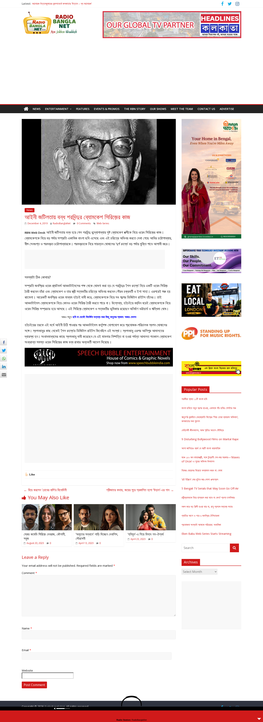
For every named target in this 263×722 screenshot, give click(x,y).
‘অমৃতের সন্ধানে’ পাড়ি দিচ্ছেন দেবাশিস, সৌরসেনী (97, 536)
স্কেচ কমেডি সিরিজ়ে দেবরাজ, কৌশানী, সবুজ (45, 536)
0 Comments (83, 223)
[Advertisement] (131, 75)
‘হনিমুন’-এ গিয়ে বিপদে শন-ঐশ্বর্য (146, 534)
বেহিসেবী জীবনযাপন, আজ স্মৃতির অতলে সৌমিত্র (203, 430)
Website (27, 670)
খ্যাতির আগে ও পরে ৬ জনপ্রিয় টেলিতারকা (200, 515)
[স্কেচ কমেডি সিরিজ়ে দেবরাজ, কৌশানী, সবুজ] (47, 506)
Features (82, 109)
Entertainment (57, 109)
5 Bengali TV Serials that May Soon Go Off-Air (210, 488)
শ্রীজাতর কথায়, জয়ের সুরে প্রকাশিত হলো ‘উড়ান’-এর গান (140, 490)
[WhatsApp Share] (3, 358)
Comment (29, 573)
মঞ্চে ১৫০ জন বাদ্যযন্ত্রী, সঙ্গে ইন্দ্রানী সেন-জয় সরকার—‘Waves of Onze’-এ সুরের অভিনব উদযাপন (78, 3)
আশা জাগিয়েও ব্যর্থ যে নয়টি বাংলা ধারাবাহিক (201, 448)
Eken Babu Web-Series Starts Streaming (206, 533)
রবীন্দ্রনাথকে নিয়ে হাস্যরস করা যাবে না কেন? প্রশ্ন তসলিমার (208, 497)
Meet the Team (182, 109)
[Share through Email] (3, 374)
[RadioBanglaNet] (26, 109)
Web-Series (103, 223)
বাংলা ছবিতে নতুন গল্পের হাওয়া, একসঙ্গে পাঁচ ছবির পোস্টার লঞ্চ (209, 408)
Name (27, 628)
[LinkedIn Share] (3, 366)
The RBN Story (134, 109)
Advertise (227, 109)
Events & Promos (106, 109)
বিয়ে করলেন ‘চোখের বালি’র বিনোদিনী (45, 490)
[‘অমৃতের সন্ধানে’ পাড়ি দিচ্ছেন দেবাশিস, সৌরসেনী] (99, 506)
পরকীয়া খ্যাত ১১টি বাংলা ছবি (194, 399)
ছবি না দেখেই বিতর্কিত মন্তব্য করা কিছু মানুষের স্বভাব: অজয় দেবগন (104, 317)
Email (26, 650)
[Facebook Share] (3, 342)
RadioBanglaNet (61, 223)
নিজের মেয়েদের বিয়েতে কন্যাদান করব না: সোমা (202, 470)
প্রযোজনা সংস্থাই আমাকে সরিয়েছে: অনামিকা (201, 524)
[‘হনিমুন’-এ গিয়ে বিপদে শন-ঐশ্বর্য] (151, 506)
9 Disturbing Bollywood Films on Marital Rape (210, 439)
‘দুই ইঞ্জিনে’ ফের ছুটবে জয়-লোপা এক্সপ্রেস (200, 479)
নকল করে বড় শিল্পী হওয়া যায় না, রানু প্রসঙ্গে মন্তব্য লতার (207, 506)
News (36, 109)
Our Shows (158, 109)
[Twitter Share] (3, 350)
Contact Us (206, 109)
